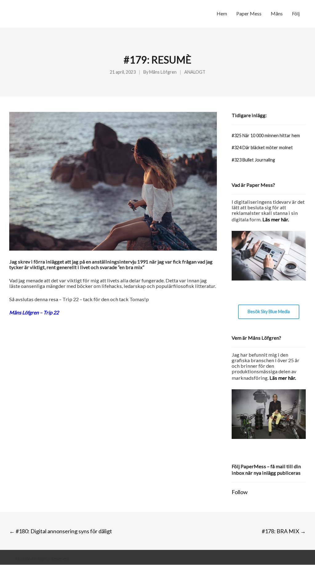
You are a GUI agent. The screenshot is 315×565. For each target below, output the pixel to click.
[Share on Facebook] (11, 340)
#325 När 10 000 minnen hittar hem (266, 135)
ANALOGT (194, 72)
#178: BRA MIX (284, 531)
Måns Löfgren (163, 72)
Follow (240, 492)
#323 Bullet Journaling (253, 159)
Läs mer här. (275, 219)
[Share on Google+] (34, 340)
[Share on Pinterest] (57, 340)
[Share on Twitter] (23, 340)
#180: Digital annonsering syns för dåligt (60, 531)
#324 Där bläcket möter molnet (262, 147)
